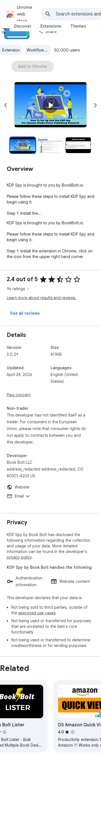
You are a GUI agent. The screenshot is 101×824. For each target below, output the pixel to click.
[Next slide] (95, 105)
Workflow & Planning (39, 50)
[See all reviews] (25, 313)
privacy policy (19, 557)
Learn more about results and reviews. (41, 297)
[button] (50, 105)
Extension (11, 50)
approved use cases (37, 612)
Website (22, 487)
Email (19, 496)
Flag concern (19, 394)
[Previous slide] (5, 105)
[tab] (23, 26)
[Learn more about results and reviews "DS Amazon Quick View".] (72, 732)
